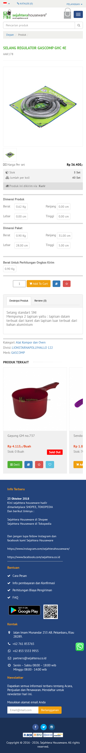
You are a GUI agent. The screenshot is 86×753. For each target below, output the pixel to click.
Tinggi (50, 216)
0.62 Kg (21, 206)
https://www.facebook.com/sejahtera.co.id (33, 557)
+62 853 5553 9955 (26, 651)
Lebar (6, 216)
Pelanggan (73, 4)
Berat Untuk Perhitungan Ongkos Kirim (28, 262)
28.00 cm (22, 245)
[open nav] (78, 14)
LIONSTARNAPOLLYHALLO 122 (32, 348)
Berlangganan (50, 710)
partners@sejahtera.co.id (29, 658)
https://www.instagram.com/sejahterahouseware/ (38, 549)
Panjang (51, 206)
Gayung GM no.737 (21, 436)
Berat (6, 206)
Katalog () (26, 3)
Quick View (35, 410)
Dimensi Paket (12, 228)
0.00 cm (64, 206)
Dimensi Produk (13, 199)
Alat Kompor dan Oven (31, 342)
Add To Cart (40, 284)
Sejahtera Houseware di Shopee (27, 519)
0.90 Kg (21, 236)
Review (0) (40, 300)
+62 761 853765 (23, 644)
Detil (16, 464)
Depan (10, 35)
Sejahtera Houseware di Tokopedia (29, 524)
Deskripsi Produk (18, 300)
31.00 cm (64, 236)
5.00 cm (64, 245)
